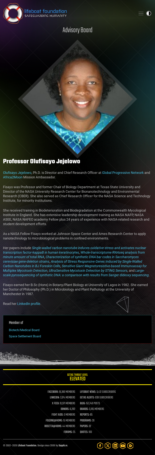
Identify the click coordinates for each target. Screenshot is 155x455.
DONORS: (65, 409)
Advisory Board (77, 30)
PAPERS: (84, 426)
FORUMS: (68, 432)
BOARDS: (84, 409)
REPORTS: (84, 414)
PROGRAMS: (85, 420)
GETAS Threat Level (77, 378)
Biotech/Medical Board (24, 330)
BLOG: (82, 403)
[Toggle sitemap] (141, 13)
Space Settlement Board (25, 336)
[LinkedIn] (115, 445)
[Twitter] (108, 445)
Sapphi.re (63, 445)
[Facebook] (100, 445)
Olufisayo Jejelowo (17, 173)
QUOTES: (84, 432)
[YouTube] (123, 445)
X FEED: (55, 403)
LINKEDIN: (54, 397)
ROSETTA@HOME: (53, 426)
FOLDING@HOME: (54, 420)
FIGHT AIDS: (57, 414)
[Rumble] (130, 445)
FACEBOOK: (53, 392)
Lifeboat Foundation (27, 445)
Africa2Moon (12, 177)
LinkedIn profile (28, 304)
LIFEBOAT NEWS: (88, 392)
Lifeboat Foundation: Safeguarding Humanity (68, 13)
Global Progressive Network (123, 173)
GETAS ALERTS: (87, 397)
